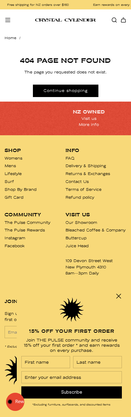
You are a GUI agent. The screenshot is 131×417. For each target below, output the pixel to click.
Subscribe (71, 392)
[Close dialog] (118, 296)
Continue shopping (66, 90)
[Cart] (123, 20)
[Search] (114, 20)
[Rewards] (15, 402)
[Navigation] (8, 20)
